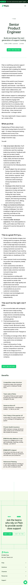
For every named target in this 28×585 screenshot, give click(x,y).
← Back (14, 18)
